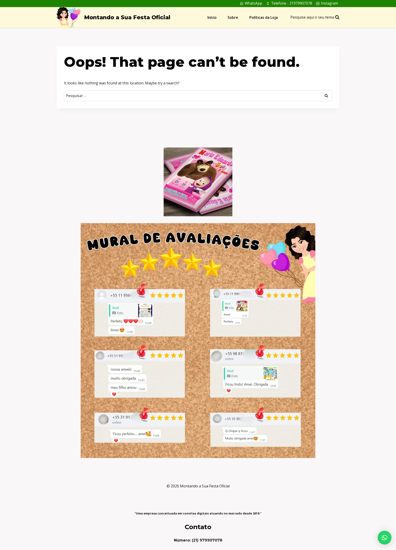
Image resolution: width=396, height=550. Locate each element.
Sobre (233, 17)
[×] (384, 537)
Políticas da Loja (263, 17)
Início (212, 17)
